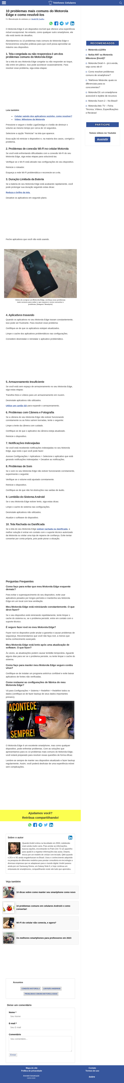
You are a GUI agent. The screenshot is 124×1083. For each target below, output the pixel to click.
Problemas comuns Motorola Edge (41, 994)
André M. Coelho (37, 19)
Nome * (12, 1012)
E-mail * (13, 1023)
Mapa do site (31, 1068)
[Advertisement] (40, 89)
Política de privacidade (31, 1071)
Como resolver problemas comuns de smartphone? (100, 73)
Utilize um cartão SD (16, 405)
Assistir (102, 139)
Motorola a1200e (97, 49)
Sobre (92, 1077)
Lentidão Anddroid (51, 989)
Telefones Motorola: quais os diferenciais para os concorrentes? (101, 83)
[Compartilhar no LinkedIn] (72, 23)
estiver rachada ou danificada (52, 529)
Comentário (15, 1034)
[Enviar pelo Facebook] (56, 23)
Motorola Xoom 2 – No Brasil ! (103, 100)
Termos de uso (92, 1071)
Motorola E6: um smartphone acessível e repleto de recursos (101, 94)
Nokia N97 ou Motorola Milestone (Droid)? (99, 56)
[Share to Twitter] (67, 23)
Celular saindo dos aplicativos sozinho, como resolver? (43, 116)
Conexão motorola (31, 989)
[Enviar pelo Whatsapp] (51, 23)
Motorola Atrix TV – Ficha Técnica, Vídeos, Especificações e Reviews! (102, 109)
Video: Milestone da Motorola (30, 119)
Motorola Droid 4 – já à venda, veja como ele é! (102, 65)
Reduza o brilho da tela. (18, 192)
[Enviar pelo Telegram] (62, 23)
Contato (92, 1068)
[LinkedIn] (70, 838)
